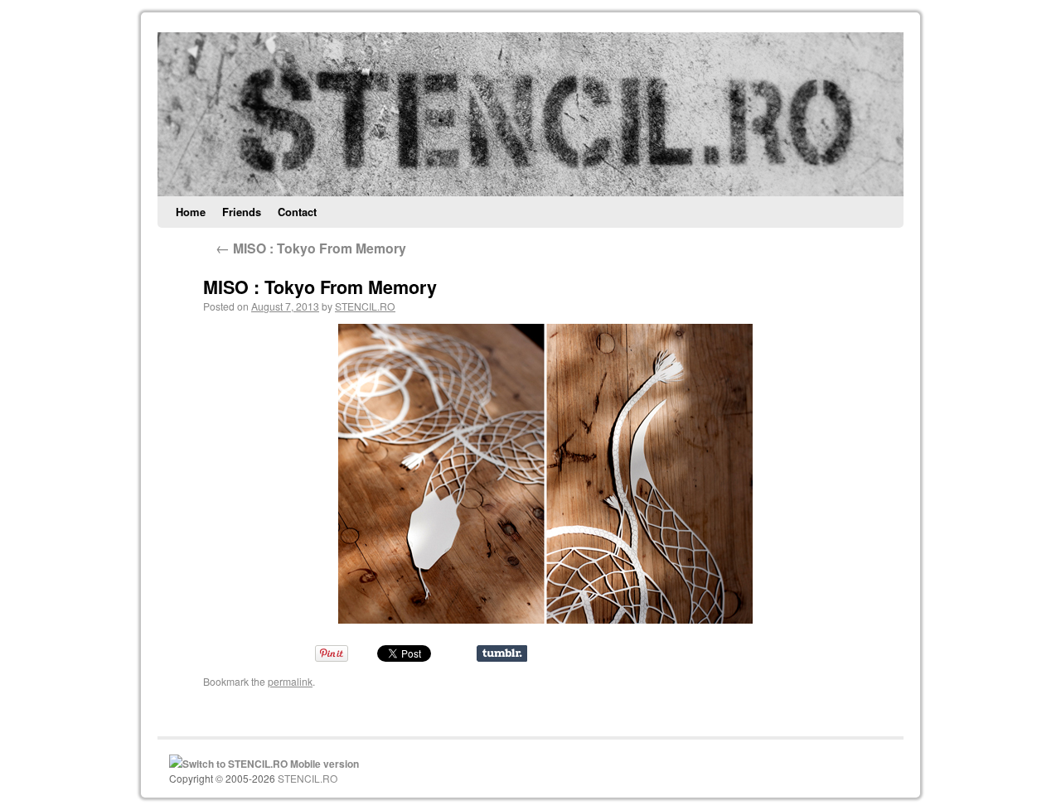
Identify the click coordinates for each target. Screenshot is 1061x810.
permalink (290, 681)
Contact (297, 211)
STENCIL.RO (365, 306)
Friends (241, 211)
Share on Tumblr (502, 653)
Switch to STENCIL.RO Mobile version (270, 763)
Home (191, 211)
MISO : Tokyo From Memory (311, 248)
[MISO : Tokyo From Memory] (545, 474)
